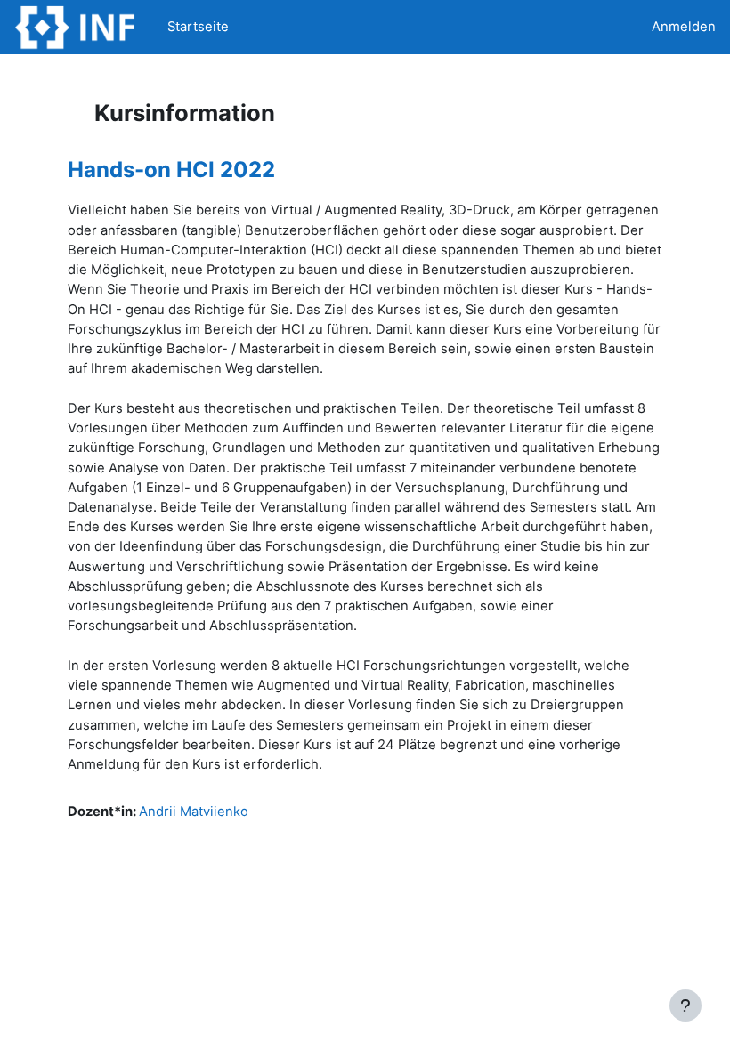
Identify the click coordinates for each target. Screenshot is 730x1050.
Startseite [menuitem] (198, 27)
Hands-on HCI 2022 (171, 169)
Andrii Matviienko (193, 812)
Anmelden (684, 27)
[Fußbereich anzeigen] (685, 1005)
